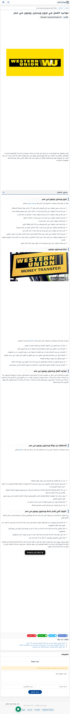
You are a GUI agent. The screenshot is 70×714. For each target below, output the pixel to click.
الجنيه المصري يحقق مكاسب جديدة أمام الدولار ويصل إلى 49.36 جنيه (45, 643)
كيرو (65, 17)
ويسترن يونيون (31, 203)
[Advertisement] (57, 114)
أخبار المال (60, 8)
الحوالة (21, 449)
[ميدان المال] (63, 2)
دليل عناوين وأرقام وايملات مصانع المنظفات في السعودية (48, 647)
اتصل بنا (37, 710)
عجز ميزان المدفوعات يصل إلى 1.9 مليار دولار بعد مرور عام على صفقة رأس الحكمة (42, 645)
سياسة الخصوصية (47, 710)
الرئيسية (67, 8)
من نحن (30, 710)
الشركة (31, 340)
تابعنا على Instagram (35, 552)
